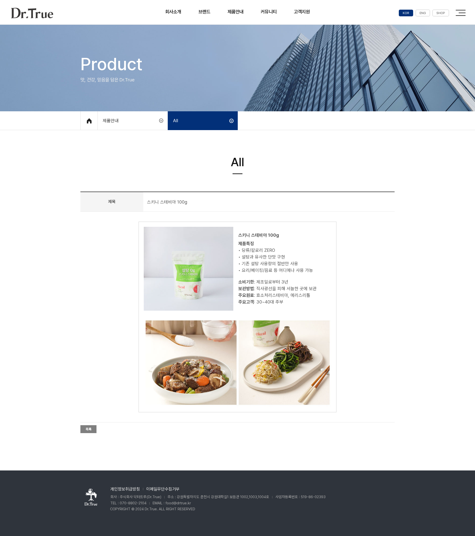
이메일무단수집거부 (163, 489)
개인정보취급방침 (125, 489)
